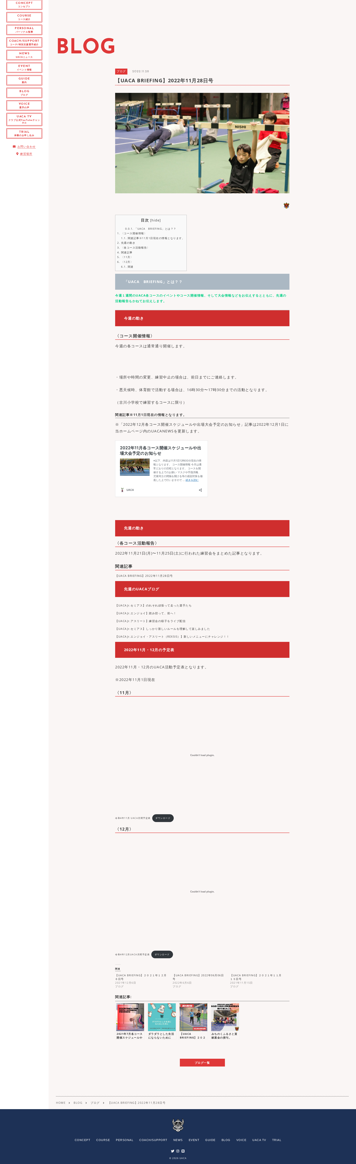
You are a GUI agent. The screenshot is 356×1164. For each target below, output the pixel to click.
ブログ (121, 71)
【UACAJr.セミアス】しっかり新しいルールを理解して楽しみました (162, 629)
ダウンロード (162, 818)
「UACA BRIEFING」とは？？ (150, 228)
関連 (127, 266)
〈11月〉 (125, 257)
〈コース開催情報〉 (132, 233)
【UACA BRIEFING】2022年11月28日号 (144, 576)
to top (348, 1157)
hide (155, 220)
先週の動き (126, 242)
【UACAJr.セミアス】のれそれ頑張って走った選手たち (153, 605)
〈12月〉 (125, 262)
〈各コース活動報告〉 (133, 247)
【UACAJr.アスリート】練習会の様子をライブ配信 (150, 621)
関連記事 (125, 252)
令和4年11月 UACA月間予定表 (133, 818)
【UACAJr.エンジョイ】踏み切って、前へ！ (146, 613)
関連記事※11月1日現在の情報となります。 (153, 238)
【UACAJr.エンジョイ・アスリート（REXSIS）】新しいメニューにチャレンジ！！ (172, 636)
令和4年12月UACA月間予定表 (132, 954)
